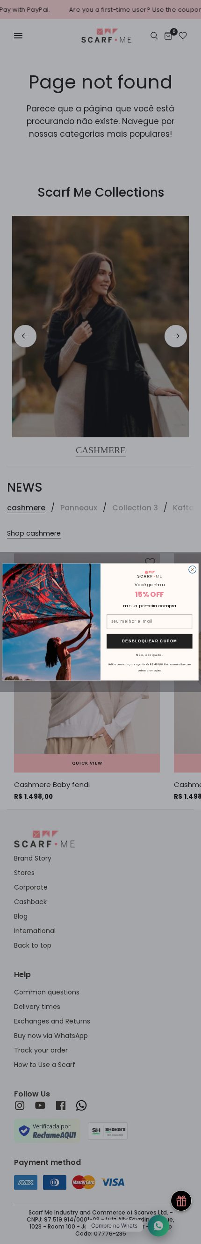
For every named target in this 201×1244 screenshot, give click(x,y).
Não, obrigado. (149, 655)
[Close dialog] (192, 570)
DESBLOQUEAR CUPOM (149, 641)
